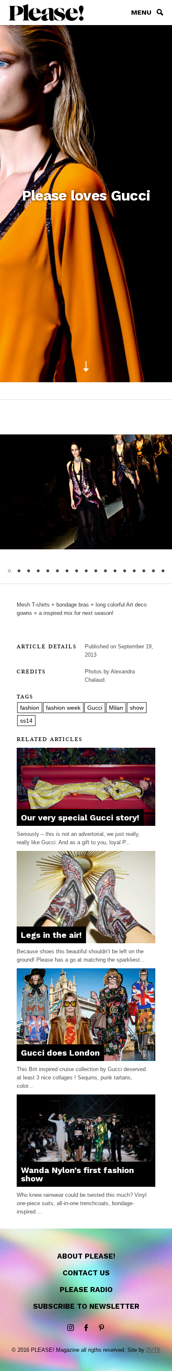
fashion (29, 707)
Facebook (86, 1328)
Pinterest (101, 1328)
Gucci (94, 707)
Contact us (86, 1273)
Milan (116, 707)
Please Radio (86, 1289)
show (137, 707)
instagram (70, 1328)
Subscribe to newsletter (86, 1306)
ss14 (26, 720)
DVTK (153, 1350)
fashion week (63, 707)
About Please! (86, 1256)
